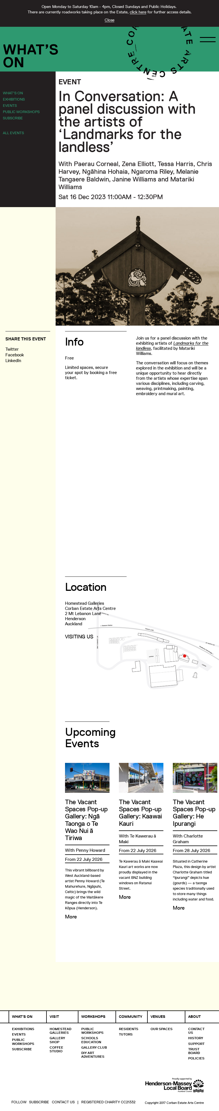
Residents (128, 1028)
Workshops (93, 1016)
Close (109, 20)
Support (196, 1043)
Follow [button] (19, 1101)
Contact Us (196, 1030)
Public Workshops (21, 111)
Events (10, 105)
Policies (196, 1058)
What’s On (13, 92)
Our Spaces (162, 1028)
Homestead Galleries (60, 1030)
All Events (13, 132)
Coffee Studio (56, 1049)
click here (138, 12)
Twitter (12, 349)
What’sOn (30, 56)
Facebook (14, 355)
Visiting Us (79, 637)
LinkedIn (13, 360)
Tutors (126, 1034)
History (195, 1038)
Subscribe (13, 118)
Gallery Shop (57, 1040)
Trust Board (194, 1051)
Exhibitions (14, 99)
